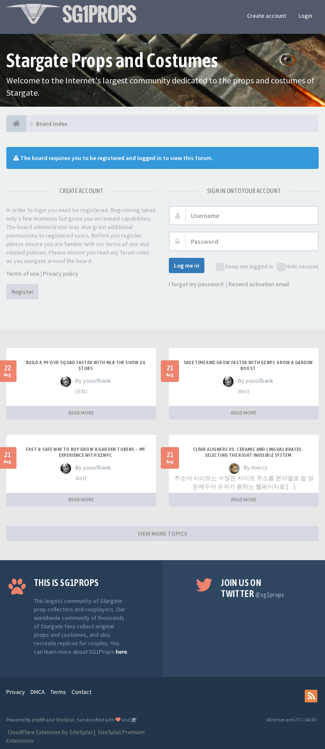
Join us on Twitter (252, 588)
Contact (81, 692)
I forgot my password (196, 284)
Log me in (186, 265)
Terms (58, 692)
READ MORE (81, 412)
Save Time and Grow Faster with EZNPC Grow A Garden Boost (248, 365)
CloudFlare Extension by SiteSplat (49, 732)
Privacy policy (60, 273)
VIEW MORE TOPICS (162, 533)
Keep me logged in (249, 266)
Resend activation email (259, 284)
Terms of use (22, 273)
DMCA (37, 692)
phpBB (38, 719)
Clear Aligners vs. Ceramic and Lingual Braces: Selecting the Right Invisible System (248, 452)
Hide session (302, 266)
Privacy (15, 692)
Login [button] (305, 15)
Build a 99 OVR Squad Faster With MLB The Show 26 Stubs (85, 365)
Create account (266, 15)
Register (22, 292)
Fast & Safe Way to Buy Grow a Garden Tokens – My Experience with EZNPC (85, 452)
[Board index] (16, 123)
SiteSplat (64, 719)
